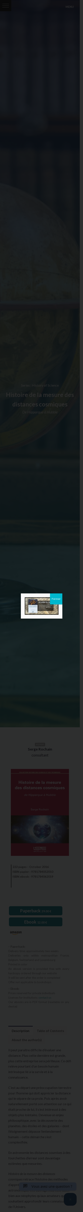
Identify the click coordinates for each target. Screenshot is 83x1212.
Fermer (56, 598)
